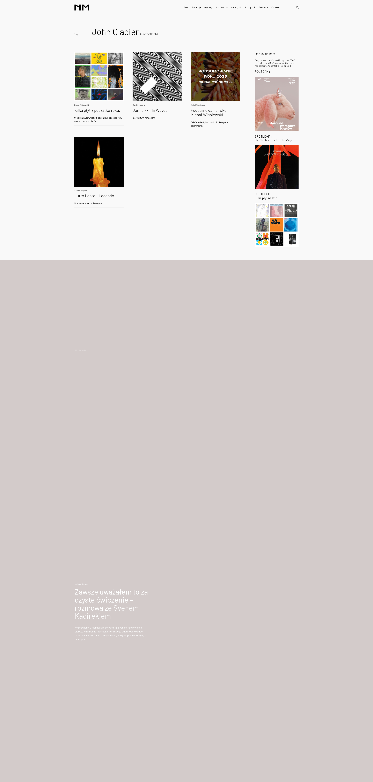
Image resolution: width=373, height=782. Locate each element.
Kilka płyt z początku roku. (97, 110)
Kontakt (275, 7)
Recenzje (196, 7)
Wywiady (208, 7)
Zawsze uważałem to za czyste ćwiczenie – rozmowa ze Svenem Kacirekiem (111, 603)
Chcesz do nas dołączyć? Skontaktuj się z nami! (275, 64)
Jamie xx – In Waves (150, 110)
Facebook (263, 7)
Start (186, 7)
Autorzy (235, 7)
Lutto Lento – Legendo (94, 195)
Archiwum (220, 7)
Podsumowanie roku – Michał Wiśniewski (210, 112)
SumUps (249, 7)
